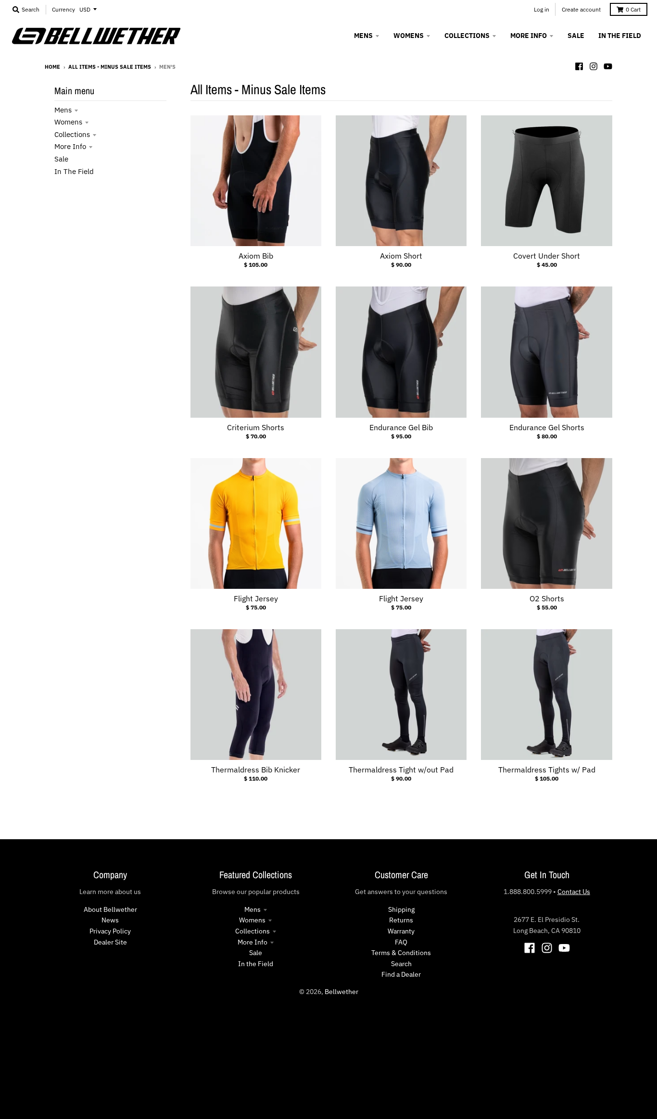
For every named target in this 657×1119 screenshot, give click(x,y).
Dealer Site (110, 942)
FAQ (401, 942)
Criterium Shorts (255, 427)
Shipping (401, 909)
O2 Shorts (547, 598)
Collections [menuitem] (467, 35)
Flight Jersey (256, 598)
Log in (541, 9)
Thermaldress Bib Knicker (255, 769)
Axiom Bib (256, 256)
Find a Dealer (401, 974)
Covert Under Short (546, 256)
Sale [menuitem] (576, 35)
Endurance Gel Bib (401, 427)
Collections (72, 134)
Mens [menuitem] (363, 35)
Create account (581, 9)
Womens (68, 121)
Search (401, 963)
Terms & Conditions (401, 952)
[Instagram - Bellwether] (593, 66)
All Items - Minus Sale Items (109, 66)
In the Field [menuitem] (619, 35)
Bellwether (341, 991)
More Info (70, 146)
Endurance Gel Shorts (546, 427)
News (110, 920)
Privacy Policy (110, 931)
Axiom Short (401, 256)
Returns (401, 920)
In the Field (74, 171)
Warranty (401, 931)
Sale (61, 158)
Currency (63, 9)
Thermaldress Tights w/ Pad (546, 769)
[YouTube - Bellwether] (608, 66)
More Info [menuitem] (528, 35)
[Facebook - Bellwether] (579, 66)
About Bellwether (110, 909)
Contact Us (573, 891)
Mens (63, 109)
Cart (633, 9)
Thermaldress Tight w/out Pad (401, 769)
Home (52, 66)
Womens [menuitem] (408, 35)
